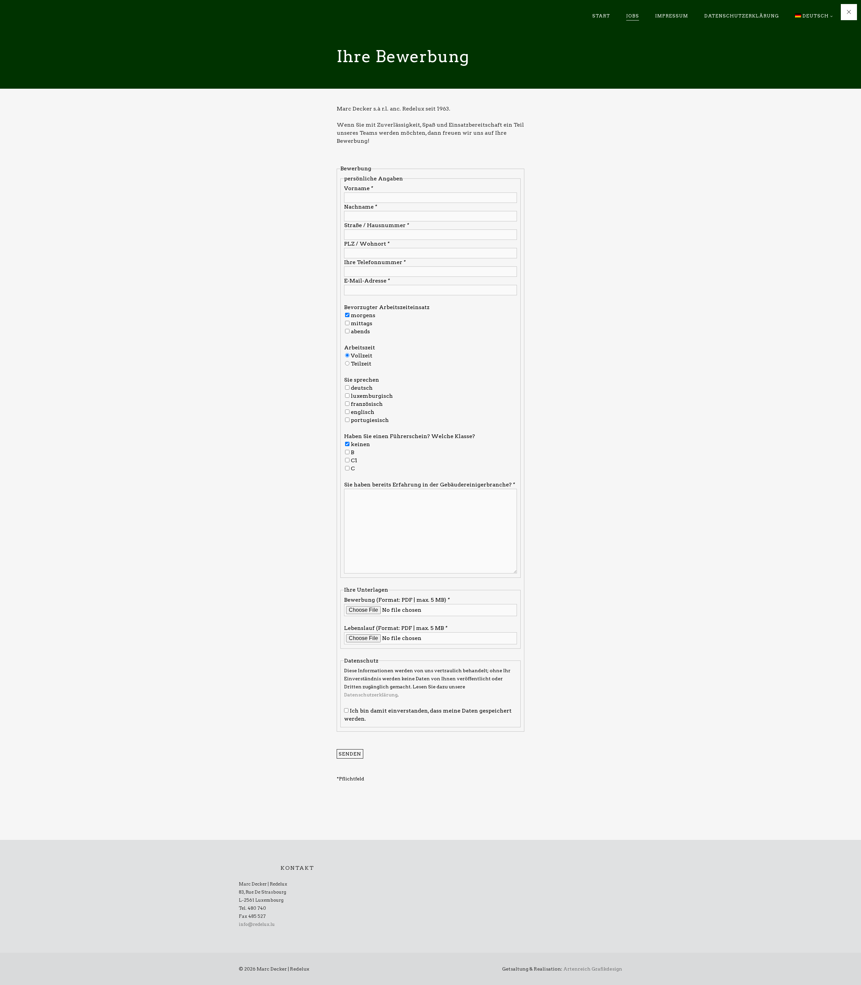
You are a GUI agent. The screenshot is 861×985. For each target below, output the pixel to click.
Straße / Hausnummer (376, 225)
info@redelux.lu (257, 924)
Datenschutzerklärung (741, 15)
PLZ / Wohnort (366, 244)
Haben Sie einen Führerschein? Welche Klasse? (409, 436)
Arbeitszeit (359, 347)
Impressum (671, 15)
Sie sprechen (361, 380)
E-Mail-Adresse (367, 280)
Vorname (358, 188)
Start (601, 15)
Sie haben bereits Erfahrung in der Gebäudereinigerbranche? (429, 484)
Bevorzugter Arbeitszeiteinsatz (386, 307)
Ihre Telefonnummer (375, 262)
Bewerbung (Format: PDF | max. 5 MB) (397, 600)
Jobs (632, 15)
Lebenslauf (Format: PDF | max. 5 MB (395, 628)
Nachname (360, 207)
